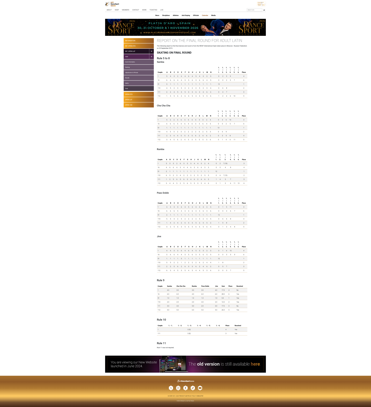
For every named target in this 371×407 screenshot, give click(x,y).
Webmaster (199, 396)
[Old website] (185, 364)
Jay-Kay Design (190, 400)
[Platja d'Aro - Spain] (185, 27)
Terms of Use (183, 396)
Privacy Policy (191, 396)
